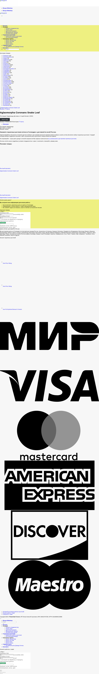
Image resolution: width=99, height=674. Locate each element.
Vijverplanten (6, 105)
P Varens (5, 85)
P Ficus (5, 79)
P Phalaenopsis (7, 80)
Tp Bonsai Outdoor (8, 97)
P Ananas (5, 63)
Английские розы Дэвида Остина (14, 46)
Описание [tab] (6, 124)
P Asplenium (6, 72)
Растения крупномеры (12, 37)
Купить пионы (9, 44)
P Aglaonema (6, 59)
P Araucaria (6, 67)
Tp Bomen (5, 96)
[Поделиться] (3, 672)
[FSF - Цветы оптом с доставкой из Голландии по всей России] (3, 0)
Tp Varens (5, 104)
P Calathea (6, 77)
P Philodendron (7, 81)
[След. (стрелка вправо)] (2, 673)
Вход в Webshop (7, 8)
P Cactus (5, 76)
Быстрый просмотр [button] (5, 168)
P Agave (5, 58)
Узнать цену (5, 119)
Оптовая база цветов (11, 33)
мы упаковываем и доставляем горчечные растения (62, 138)
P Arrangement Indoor (8, 68)
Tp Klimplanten (7, 98)
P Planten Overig (7, 83)
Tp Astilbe (5, 94)
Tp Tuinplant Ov (7, 102)
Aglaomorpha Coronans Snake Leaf (9, 171)
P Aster (5, 74)
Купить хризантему (11, 40)
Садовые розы (7, 45)
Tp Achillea (6, 87)
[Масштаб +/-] (0, 672)
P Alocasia (5, 61)
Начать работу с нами (9, 613)
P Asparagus (6, 70)
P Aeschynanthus (7, 57)
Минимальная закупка (12, 32)
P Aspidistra (6, 71)
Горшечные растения (9, 35)
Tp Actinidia (6, 88)
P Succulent (6, 84)
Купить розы (9, 42)
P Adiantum (6, 55)
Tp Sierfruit (6, 100)
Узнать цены (9, 29)
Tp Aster (5, 93)
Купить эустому (10, 41)
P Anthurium (6, 64)
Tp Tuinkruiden (7, 101)
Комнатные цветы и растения (14, 36)
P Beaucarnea (6, 75)
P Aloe (4, 62)
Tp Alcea (5, 91)
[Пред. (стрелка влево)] (0, 673)
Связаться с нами (7, 614)
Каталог (5, 25)
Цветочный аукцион (11, 31)
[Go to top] (0, 618)
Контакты (5, 48)
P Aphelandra (6, 66)
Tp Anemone (6, 92)
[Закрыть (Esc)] (5, 672)
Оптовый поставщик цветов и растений (13, 611)
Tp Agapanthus (7, 89)
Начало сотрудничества (12, 28)
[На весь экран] (2, 672)
